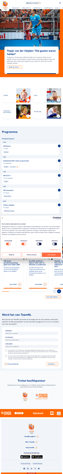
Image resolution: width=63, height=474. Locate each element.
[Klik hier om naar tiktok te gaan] (31, 468)
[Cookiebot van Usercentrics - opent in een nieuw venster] (54, 218)
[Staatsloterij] (6, 413)
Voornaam (8, 331)
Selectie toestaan (31, 254)
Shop (56, 7)
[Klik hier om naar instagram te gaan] (28, 468)
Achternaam (9, 337)
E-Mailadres (8, 344)
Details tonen (54, 249)
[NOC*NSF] (58, 413)
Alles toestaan (51, 254)
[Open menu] (60, 3)
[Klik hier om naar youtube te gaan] (38, 468)
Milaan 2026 (25, 7)
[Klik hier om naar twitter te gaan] (35, 468)
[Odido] (19, 413)
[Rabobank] (38, 413)
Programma (15, 7)
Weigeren (11, 254)
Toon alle (52, 297)
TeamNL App (47, 7)
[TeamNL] (25, 396)
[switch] (23, 244)
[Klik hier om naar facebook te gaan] (24, 468)
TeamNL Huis (36, 7)
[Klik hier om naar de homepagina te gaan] (5, 5)
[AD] (52, 413)
